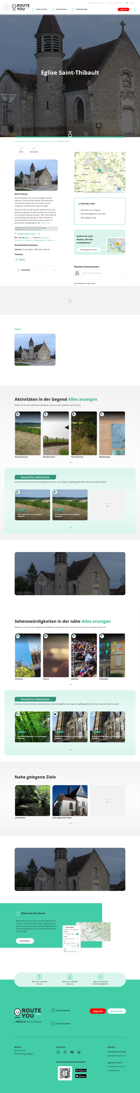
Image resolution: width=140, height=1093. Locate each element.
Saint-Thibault (53, 141)
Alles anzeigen (82, 399)
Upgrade (123, 9)
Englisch (45, 238)
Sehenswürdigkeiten (20, 141)
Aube (35, 141)
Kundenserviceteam (117, 1066)
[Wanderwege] (112, 433)
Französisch (19, 240)
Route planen (63, 1010)
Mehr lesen (46, 223)
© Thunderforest (105, 192)
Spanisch (51, 240)
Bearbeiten (34, 152)
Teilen (21, 152)
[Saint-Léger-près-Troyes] (69, 800)
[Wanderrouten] (56, 433)
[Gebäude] (84, 655)
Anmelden (117, 1011)
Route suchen (63, 1023)
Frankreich (29, 141)
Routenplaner (25, 941)
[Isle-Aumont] (32, 800)
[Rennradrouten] (28, 433)
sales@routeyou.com (117, 1056)
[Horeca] (56, 655)
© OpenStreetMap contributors (117, 192)
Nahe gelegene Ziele (88, 218)
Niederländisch (40, 240)
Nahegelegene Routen (88, 250)
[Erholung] (28, 655)
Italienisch (29, 240)
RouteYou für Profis (115, 3)
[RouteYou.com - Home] (21, 7)
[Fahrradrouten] (84, 433)
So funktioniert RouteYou (96, 3)
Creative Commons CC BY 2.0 (32, 229)
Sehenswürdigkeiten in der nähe (93, 214)
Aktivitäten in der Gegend (90, 210)
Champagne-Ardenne (43, 141)
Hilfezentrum (114, 1070)
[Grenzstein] (112, 655)
